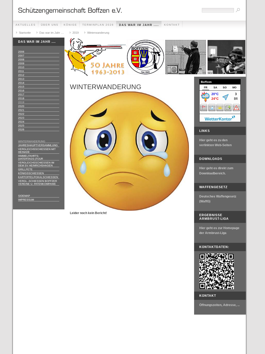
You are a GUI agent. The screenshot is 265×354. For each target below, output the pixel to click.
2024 (21, 121)
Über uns (49, 24)
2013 (21, 78)
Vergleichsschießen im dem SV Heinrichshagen (36, 164)
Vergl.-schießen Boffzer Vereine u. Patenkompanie (37, 182)
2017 (21, 94)
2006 (21, 51)
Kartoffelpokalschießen (38, 177)
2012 (21, 75)
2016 (21, 90)
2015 (21, 86)
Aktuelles (26, 24)
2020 (21, 106)
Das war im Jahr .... (139, 24)
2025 (21, 125)
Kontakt (172, 24)
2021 (21, 110)
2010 (21, 67)
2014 (21, 82)
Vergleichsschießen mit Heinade (37, 150)
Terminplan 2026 (98, 24)
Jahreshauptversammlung (38, 145)
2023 (21, 117)
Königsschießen (31, 173)
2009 (21, 63)
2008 (21, 59)
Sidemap (24, 195)
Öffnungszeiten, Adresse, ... (219, 305)
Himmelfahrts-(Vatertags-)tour (30, 157)
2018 (21, 98)
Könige (70, 24)
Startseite (25, 32)
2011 (21, 71)
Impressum (26, 199)
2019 (75, 32)
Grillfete (25, 169)
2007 (21, 55)
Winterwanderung (98, 32)
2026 (21, 129)
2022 (21, 113)
